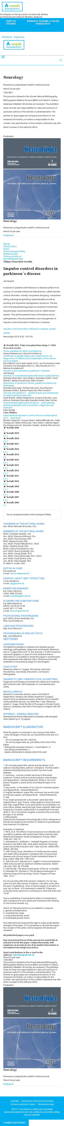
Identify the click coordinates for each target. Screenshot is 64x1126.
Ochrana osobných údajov (23, 1104)
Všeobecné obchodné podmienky (37, 1101)
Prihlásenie (7, 37)
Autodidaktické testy (13, 259)
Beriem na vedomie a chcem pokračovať (43, 22)
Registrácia (19, 37)
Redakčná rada (10, 254)
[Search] (60, 60)
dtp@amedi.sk (17, 583)
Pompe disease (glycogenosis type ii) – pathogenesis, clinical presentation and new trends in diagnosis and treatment (29, 405)
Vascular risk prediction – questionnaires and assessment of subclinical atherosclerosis (30, 394)
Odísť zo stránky (11, 22)
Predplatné (8, 235)
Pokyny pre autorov (12, 256)
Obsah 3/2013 (10, 246)
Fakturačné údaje (45, 1104)
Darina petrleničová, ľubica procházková (22, 351)
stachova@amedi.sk (19, 573)
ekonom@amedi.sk (19, 611)
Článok (6, 244)
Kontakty (15, 1101)
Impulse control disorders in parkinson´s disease (26, 370)
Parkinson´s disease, (39, 329)
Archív (6, 249)
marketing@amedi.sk (20, 596)
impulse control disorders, (16, 329)
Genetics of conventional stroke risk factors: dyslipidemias (31, 375)
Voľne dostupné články (14, 251)
